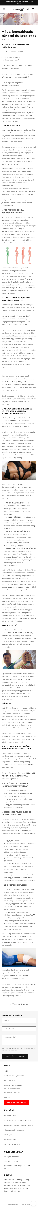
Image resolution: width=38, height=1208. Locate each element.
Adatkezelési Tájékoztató (14, 1076)
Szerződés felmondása (16, 1102)
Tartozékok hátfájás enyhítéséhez (17, 1120)
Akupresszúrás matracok (14, 1130)
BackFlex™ (30, 915)
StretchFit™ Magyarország (21, 1204)
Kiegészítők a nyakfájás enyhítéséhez (19, 1125)
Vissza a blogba (20, 1004)
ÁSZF (6, 1071)
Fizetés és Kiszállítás (12, 1093)
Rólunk (7, 1097)
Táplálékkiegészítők (12, 1144)
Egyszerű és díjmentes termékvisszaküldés (13, 1086)
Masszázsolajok (10, 1116)
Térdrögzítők (9, 1135)
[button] (4, 9)
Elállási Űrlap (9, 1081)
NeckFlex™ (24, 921)
